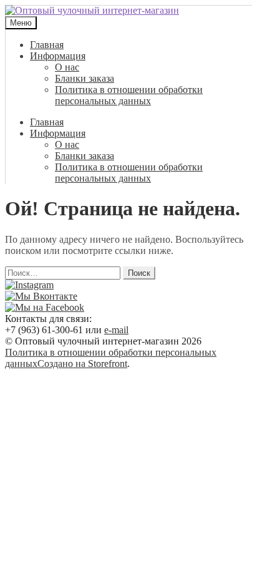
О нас (67, 67)
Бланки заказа (84, 78)
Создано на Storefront (82, 363)
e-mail (116, 330)
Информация (57, 56)
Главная (47, 44)
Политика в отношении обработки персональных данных (129, 95)
